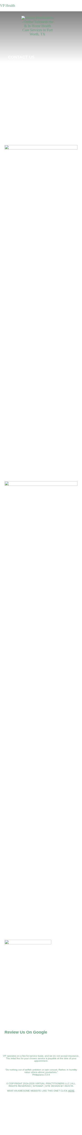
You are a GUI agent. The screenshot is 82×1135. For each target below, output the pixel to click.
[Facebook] (67, 56)
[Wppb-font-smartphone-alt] (22, 1006)
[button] (12, 32)
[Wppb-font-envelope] (9, 1006)
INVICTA (68, 1086)
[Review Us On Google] (10, 1020)
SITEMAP (38, 1086)
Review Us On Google (26, 1032)
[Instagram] (57, 56)
